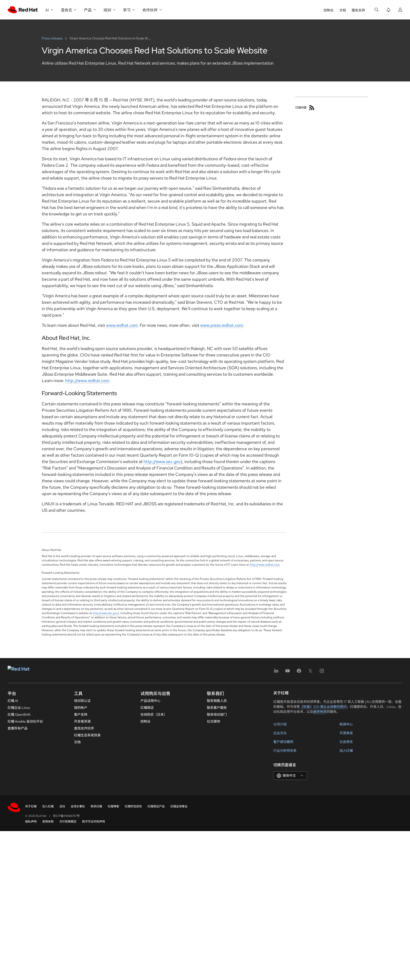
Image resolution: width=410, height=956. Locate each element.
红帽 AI (13, 701)
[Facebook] (299, 672)
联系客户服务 (217, 707)
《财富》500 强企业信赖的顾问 (323, 707)
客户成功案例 (283, 742)
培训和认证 (82, 701)
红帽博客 (113, 806)
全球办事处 (78, 806)
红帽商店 (147, 707)
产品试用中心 (150, 701)
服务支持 (358, 10)
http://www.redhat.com (87, 380)
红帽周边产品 (156, 806)
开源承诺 (346, 733)
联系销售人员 (217, 701)
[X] (310, 672)
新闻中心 (346, 724)
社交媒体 (213, 721)
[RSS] (312, 107)
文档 (342, 10)
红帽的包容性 (133, 806)
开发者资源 (82, 721)
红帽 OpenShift (19, 714)
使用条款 (48, 821)
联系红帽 (96, 806)
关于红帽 (31, 806)
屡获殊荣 (319, 712)
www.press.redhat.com (221, 325)
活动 (62, 806)
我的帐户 (80, 707)
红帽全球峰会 (178, 806)
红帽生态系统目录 (87, 735)
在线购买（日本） (153, 714)
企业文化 (280, 733)
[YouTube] (287, 672)
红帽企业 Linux (19, 707)
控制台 (329, 10)
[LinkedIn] (276, 672)
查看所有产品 (18, 728)
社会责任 (346, 742)
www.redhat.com (122, 325)
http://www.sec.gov (162, 461)
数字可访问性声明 (93, 821)
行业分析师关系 (285, 750)
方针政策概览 (67, 821)
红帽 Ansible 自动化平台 (25, 721)
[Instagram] (322, 672)
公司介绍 (280, 724)
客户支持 (80, 714)
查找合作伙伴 (84, 728)
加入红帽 (346, 750)
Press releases (52, 38)
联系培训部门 (217, 714)
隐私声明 (31, 821)
